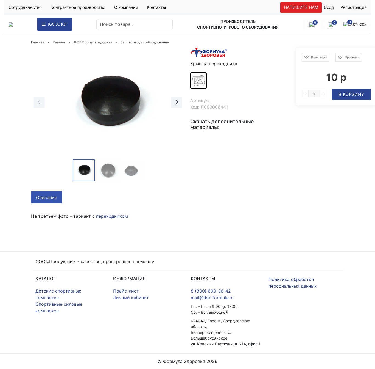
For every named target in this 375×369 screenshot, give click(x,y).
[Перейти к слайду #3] (132, 170)
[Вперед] (176, 102)
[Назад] (39, 102)
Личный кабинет (131, 297)
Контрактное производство (78, 7)
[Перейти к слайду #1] (84, 170)
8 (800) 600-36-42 (211, 291)
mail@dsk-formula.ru (212, 297)
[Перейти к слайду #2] (108, 170)
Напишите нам (301, 7)
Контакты (156, 7)
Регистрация (353, 7)
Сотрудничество (25, 7)
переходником (112, 216)
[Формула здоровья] (11, 24)
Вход (329, 7)
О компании (126, 7)
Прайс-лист (126, 291)
